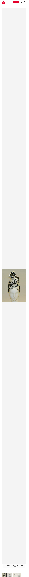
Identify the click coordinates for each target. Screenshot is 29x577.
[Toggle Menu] (25, 2)
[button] (25, 570)
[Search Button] (21, 2)
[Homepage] (3, 2)
